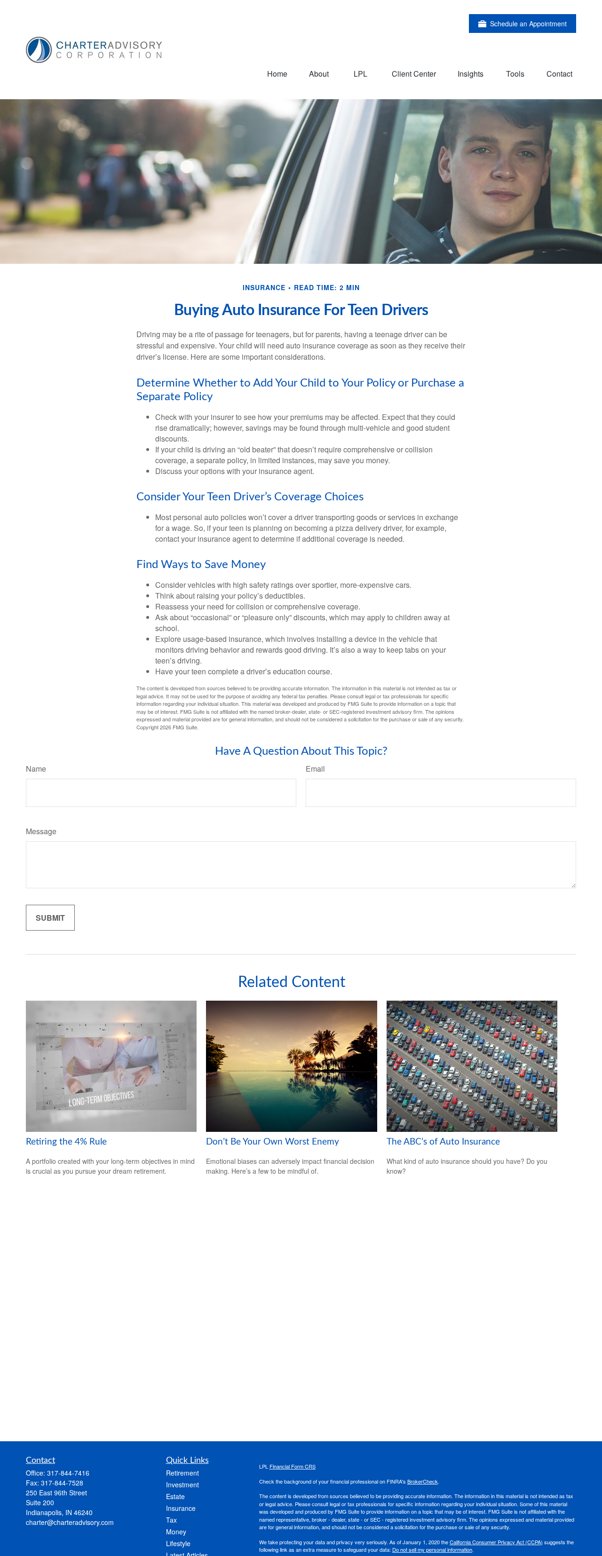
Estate (175, 1496)
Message (41, 831)
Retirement (182, 1472)
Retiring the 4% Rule (66, 1141)
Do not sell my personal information (432, 1549)
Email (315, 768)
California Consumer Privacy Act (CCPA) (496, 1542)
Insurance (181, 1508)
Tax (171, 1519)
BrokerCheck (422, 1481)
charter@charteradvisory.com (70, 1522)
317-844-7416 (68, 1472)
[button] (277, 73)
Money (176, 1531)
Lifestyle (178, 1543)
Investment (182, 1484)
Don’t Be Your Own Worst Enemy (272, 1141)
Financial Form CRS (292, 1466)
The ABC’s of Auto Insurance (443, 1141)
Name (36, 768)
